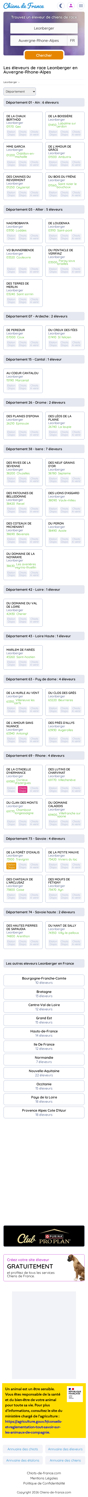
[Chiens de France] (23, 6)
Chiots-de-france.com (44, 1473)
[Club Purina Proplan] (44, 1236)
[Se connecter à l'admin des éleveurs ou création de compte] (70, 6)
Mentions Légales (44, 1478)
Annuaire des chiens (65, 1460)
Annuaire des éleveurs (65, 1449)
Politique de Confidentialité (44, 1483)
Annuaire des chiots (22, 1449)
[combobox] (44, 28)
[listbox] (72, 40)
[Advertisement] (44, 1174)
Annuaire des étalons (22, 1460)
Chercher (44, 55)
